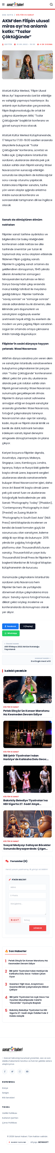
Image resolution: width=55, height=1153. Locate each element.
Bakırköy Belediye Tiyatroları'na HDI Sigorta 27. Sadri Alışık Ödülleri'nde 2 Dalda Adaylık (28, 1013)
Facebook (11, 626)
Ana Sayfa (7, 15)
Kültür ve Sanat (25, 15)
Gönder (38, 928)
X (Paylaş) (28, 626)
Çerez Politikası (9, 1122)
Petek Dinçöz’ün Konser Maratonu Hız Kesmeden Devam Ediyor (28, 962)
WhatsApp (12, 633)
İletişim (5, 1093)
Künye (5, 1088)
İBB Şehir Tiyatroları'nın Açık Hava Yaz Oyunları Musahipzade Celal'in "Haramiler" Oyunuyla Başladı (29, 1000)
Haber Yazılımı (18, 1142)
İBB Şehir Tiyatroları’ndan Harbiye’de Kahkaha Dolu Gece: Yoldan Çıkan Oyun (28, 974)
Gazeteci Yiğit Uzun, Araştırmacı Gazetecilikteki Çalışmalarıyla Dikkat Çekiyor (29, 987)
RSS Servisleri (8, 1097)
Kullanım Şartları (10, 1118)
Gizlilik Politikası (9, 1113)
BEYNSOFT (43, 1142)
